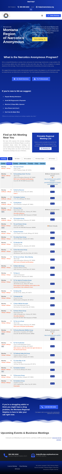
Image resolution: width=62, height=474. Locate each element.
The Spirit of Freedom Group (23, 280)
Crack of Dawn (19, 166)
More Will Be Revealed (21, 303)
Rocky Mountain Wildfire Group (24, 330)
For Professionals (42, 79)
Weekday (3, 158)
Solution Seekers (20, 197)
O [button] (3, 346)
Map (53, 168)
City (10, 158)
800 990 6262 (14, 454)
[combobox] (18, 158)
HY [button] (3, 177)
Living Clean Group (20, 237)
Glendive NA (18, 242)
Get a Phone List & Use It (12, 108)
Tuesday (15, 163)
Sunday (3, 163)
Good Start (18, 208)
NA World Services (22, 79)
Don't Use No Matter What (12, 112)
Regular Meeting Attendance (13, 96)
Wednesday (23, 163)
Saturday (42, 163)
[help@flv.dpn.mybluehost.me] (33, 455)
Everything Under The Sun (22, 174)
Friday (36, 163)
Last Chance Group (20, 224)
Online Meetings (54, 15)
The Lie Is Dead (19, 321)
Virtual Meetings (23, 466)
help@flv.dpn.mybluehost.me (47, 454)
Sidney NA (18, 291)
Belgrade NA (19, 296)
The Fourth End (19, 342)
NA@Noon (18, 202)
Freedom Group (19, 218)
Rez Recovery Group (21, 249)
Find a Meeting (38, 39)
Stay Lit (17, 273)
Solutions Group (20, 381)
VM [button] (3, 227)
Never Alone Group (20, 310)
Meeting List (46, 148)
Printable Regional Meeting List (45, 137)
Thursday (30, 163)
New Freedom (19, 231)
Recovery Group (20, 375)
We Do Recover (19, 190)
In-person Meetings (12, 466)
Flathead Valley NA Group (22, 353)
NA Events (17, 468)
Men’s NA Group (19, 266)
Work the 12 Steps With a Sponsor (14, 104)
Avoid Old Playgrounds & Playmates (15, 100)
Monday (9, 163)
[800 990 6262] (5, 455)
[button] (42, 15)
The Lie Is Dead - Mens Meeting (24, 257)
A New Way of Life (20, 360)
